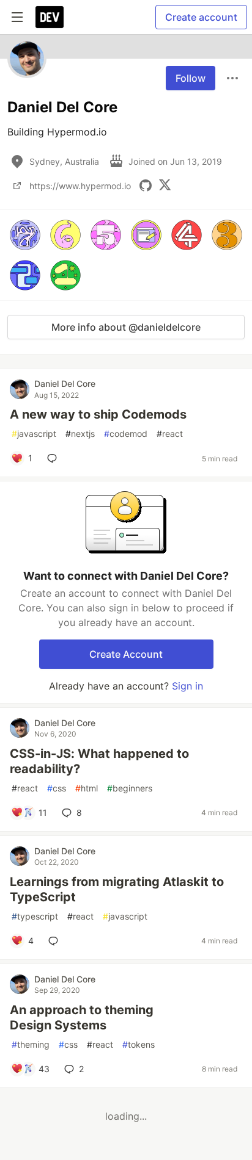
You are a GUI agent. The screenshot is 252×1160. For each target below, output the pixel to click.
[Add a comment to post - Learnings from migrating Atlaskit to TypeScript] (55, 941)
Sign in (187, 686)
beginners (129, 788)
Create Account (126, 654)
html (86, 788)
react (170, 433)
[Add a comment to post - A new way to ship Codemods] (54, 458)
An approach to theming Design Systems (82, 1017)
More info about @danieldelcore (126, 327)
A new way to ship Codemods (98, 414)
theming (31, 1044)
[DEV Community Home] (49, 17)
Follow (191, 78)
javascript (34, 433)
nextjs (80, 433)
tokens (138, 1044)
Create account (201, 17)
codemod (125, 433)
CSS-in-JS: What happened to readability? (99, 761)
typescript (35, 916)
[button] (25, 235)
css (56, 788)
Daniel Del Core (64, 383)
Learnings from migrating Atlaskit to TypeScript (117, 889)
